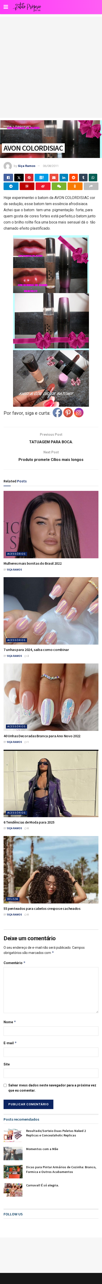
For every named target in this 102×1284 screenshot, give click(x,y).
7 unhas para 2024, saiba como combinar (36, 649)
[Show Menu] (6, 7)
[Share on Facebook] (8, 177)
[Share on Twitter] (19, 177)
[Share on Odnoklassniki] (75, 186)
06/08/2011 (51, 166)
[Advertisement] (51, 67)
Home (7, 126)
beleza (12, 899)
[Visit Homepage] (27, 7)
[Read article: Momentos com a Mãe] (13, 1153)
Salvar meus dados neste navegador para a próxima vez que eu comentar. (52, 1087)
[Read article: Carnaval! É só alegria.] (13, 1190)
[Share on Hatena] (41, 177)
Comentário (15, 963)
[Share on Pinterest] (29, 177)
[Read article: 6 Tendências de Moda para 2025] (51, 783)
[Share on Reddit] (73, 177)
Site (7, 1064)
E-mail (10, 1043)
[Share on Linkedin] (64, 177)
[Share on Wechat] (59, 186)
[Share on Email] (54, 177)
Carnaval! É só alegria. (42, 1185)
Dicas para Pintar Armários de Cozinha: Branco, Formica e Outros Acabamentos (61, 1169)
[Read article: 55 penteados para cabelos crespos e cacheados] (51, 869)
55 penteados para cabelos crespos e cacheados (42, 908)
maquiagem (23, 126)
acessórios (16, 553)
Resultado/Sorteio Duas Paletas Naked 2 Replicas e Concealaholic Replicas (56, 1133)
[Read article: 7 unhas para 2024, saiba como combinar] (51, 611)
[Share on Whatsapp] (93, 177)
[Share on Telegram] (11, 186)
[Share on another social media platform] (91, 186)
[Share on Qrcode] (27, 186)
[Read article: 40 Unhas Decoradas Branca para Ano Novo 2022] (51, 697)
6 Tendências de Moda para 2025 (29, 822)
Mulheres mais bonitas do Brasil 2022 (32, 563)
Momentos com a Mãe (42, 1149)
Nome (10, 1022)
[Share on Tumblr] (83, 177)
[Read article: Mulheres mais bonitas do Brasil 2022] (51, 524)
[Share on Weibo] (43, 186)
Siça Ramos (26, 166)
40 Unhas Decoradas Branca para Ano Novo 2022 (42, 735)
